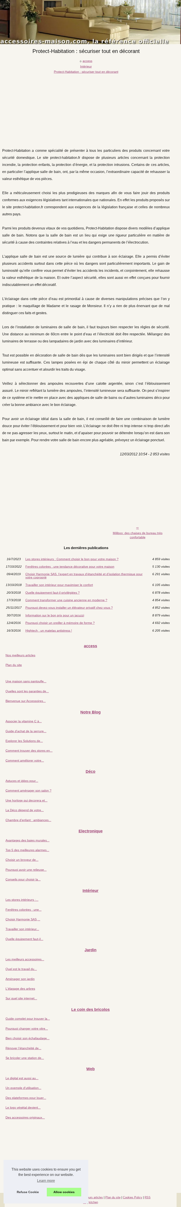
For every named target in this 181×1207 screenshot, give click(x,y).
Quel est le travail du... (21, 969)
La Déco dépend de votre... (25, 810)
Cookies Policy (132, 1197)
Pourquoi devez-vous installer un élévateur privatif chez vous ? (69, 607)
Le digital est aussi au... (22, 1078)
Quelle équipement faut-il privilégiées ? (52, 592)
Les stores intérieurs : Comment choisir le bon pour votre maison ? (72, 559)
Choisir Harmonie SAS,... (23, 919)
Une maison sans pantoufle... (26, 681)
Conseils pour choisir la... (23, 879)
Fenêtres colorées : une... (23, 909)
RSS (148, 1197)
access (87, 61)
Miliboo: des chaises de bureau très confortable (137, 535)
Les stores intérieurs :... (22, 899)
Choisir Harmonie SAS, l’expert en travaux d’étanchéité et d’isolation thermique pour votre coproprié (84, 576)
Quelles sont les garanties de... (27, 691)
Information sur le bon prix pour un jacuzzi (54, 615)
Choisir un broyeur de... (22, 860)
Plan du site (14, 665)
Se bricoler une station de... (25, 1058)
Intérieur (86, 66)
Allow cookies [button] (64, 1192)
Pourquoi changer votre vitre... (27, 1028)
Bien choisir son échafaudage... (27, 1038)
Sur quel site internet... (21, 998)
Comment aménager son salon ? (28, 790)
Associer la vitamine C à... (24, 721)
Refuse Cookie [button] (28, 1192)
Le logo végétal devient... (23, 1107)
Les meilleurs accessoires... (25, 959)
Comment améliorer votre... (25, 760)
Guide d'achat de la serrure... (26, 731)
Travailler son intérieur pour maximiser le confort (59, 584)
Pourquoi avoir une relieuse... (26, 869)
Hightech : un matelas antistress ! (48, 630)
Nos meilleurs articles (20, 655)
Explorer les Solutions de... (24, 741)
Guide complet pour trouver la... (28, 1018)
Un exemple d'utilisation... (23, 1088)
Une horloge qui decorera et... (26, 800)
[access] (90, 22)
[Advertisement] (86, 107)
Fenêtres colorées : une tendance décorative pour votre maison (69, 566)
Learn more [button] (46, 1181)
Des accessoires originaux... (25, 1117)
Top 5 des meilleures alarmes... (27, 850)
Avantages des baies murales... (27, 840)
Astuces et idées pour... (22, 781)
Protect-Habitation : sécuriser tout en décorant (86, 71)
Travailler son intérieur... (22, 929)
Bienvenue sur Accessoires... (26, 701)
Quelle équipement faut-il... (24, 939)
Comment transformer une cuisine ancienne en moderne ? (66, 600)
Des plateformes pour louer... (26, 1098)
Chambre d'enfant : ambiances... (28, 820)
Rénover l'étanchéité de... (23, 1048)
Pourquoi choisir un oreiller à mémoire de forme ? (60, 622)
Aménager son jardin (20, 979)
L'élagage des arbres (20, 988)
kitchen (93, 1202)
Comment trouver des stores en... (29, 750)
